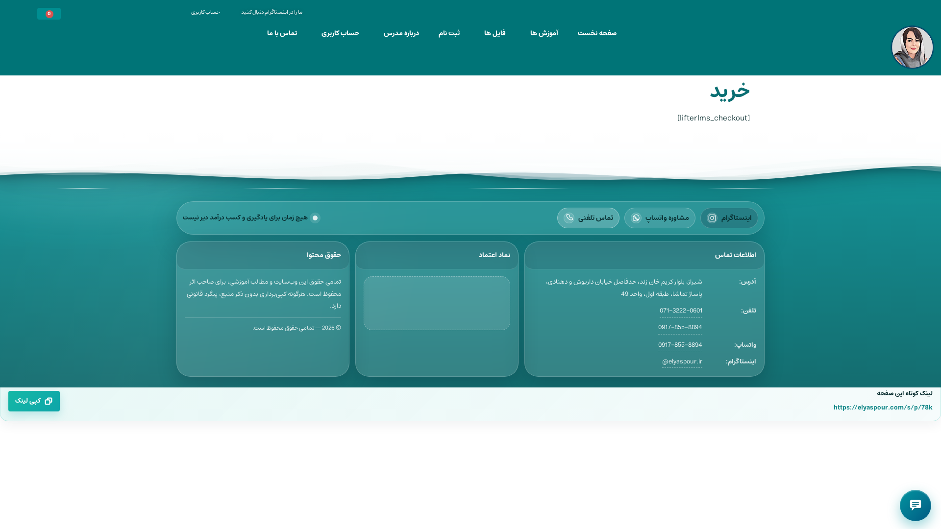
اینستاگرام (736, 218)
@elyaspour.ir (682, 361)
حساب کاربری (340, 33)
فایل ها (495, 33)
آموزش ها (544, 33)
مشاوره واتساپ (667, 218)
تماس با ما (282, 33)
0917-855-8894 (680, 327)
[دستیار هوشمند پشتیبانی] (915, 505)
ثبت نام (449, 33)
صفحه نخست (597, 33)
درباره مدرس (401, 33)
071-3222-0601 (681, 310)
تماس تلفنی (595, 218)
